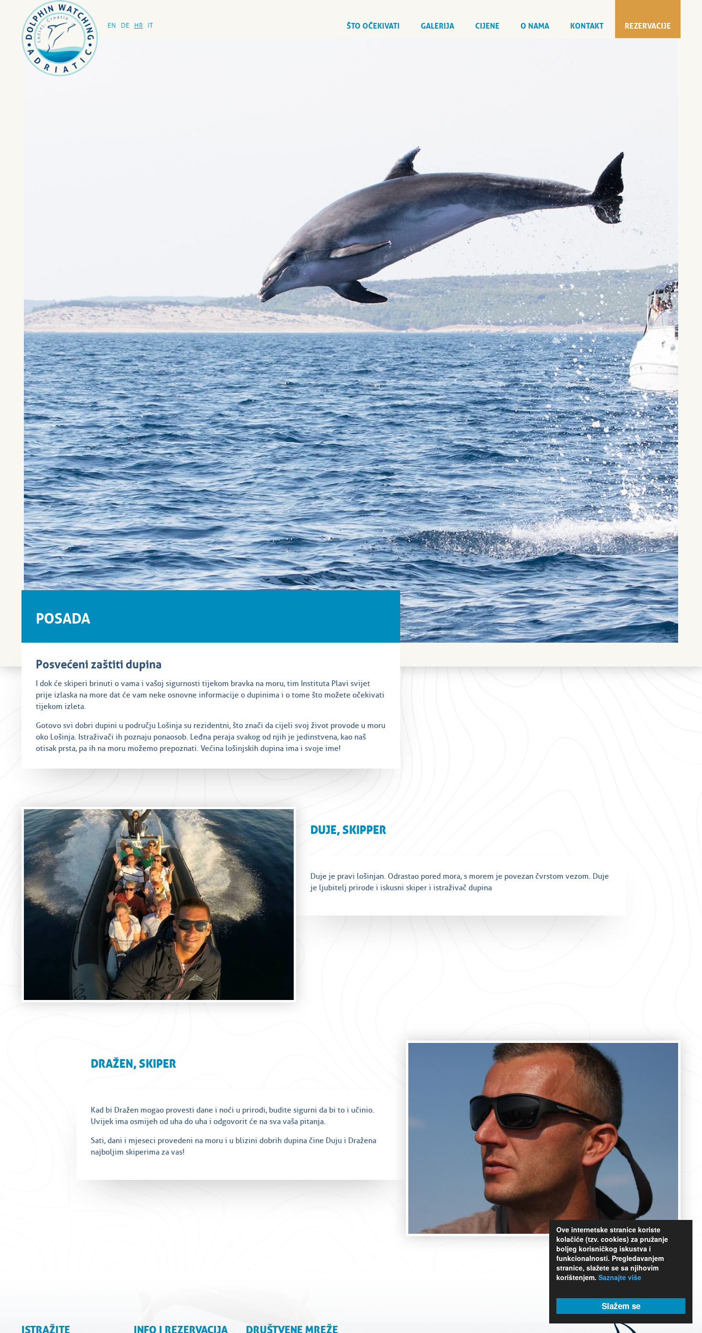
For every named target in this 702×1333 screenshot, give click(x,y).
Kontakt (587, 25)
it (150, 25)
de (125, 25)
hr (138, 25)
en (111, 25)
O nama (535, 25)
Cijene (487, 25)
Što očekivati (373, 25)
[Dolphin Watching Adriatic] (59, 38)
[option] (351, 340)
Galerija (437, 25)
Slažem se (621, 1306)
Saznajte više (619, 1277)
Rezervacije (648, 25)
